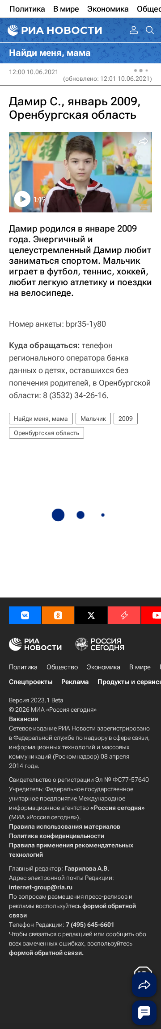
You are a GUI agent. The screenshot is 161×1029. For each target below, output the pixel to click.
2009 (126, 418)
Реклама (75, 682)
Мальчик (93, 418)
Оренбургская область (46, 432)
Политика (23, 667)
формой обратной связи (45, 952)
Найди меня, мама (41, 418)
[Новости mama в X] (91, 615)
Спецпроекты (30, 682)
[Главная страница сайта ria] (53, 30)
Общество (62, 667)
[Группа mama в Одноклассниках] (58, 615)
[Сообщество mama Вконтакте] (25, 615)
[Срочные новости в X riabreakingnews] (124, 615)
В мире (140, 667)
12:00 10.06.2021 (34, 71)
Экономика (103, 667)
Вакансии (23, 718)
